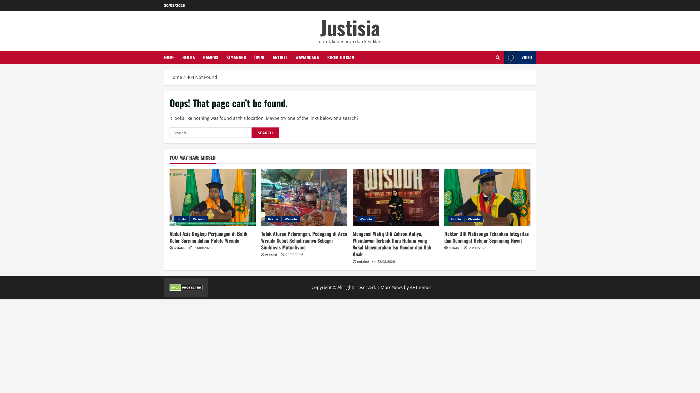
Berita (188, 57)
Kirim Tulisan (340, 57)
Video (526, 57)
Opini (259, 57)
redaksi (180, 248)
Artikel (280, 57)
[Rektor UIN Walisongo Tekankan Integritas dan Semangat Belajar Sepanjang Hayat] (487, 197)
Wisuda (199, 219)
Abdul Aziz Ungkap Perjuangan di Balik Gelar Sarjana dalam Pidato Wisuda (208, 237)
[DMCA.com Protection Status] (186, 287)
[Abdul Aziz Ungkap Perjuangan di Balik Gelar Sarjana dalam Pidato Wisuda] (213, 197)
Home (169, 57)
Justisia (350, 27)
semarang (236, 57)
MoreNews (392, 287)
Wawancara (307, 57)
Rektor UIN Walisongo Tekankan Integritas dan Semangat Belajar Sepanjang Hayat (486, 237)
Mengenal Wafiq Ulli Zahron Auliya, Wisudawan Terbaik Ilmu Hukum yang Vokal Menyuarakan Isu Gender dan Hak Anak (392, 244)
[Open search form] (498, 57)
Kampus (210, 57)
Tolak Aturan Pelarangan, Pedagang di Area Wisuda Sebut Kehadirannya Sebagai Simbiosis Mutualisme (304, 240)
